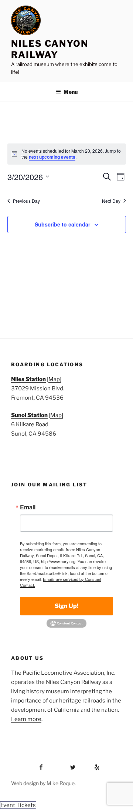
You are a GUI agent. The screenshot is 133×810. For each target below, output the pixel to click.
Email (27, 507)
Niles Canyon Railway (49, 49)
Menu (71, 92)
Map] (54, 379)
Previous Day (26, 201)
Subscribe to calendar (62, 224)
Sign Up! (66, 605)
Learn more (26, 719)
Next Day (111, 201)
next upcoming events (52, 156)
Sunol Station (29, 415)
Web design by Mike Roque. (43, 783)
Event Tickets (18, 805)
